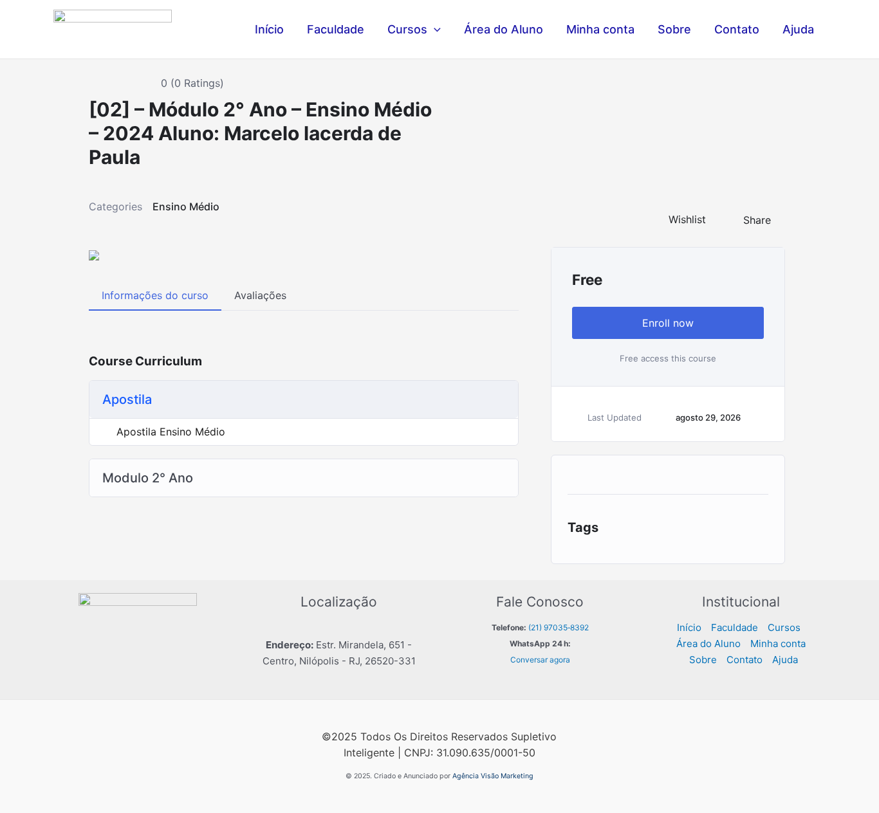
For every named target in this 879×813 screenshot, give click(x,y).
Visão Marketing (507, 776)
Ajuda (798, 29)
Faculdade (335, 29)
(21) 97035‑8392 (558, 627)
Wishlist (687, 219)
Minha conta (600, 29)
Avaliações (260, 295)
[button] (434, 29)
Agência (465, 776)
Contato (736, 29)
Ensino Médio (186, 206)
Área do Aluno (503, 29)
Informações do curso (155, 295)
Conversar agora (540, 659)
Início (269, 29)
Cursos (407, 29)
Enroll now (668, 322)
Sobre (674, 29)
